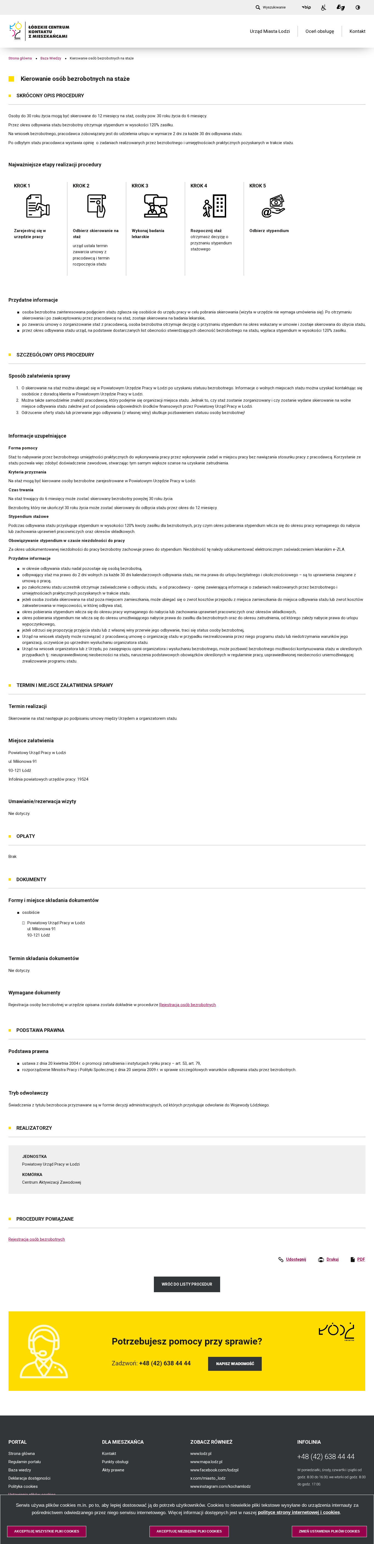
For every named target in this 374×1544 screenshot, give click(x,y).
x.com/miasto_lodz (208, 1478)
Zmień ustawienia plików (329, 1531)
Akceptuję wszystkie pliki (46, 1531)
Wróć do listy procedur (187, 1284)
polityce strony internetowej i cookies (299, 1512)
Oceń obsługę (320, 31)
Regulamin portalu (24, 1461)
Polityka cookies (23, 1486)
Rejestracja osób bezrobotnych (187, 1004)
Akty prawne (113, 1470)
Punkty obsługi (115, 1461)
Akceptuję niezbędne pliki (189, 1531)
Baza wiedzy (19, 1470)
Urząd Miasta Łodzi (270, 31)
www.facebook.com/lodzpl (214, 1470)
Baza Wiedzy (51, 58)
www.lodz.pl (200, 1453)
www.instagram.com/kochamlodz (220, 1486)
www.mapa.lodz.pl (206, 1461)
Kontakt (358, 31)
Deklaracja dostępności (29, 1478)
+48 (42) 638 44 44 (326, 1456)
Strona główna (20, 58)
